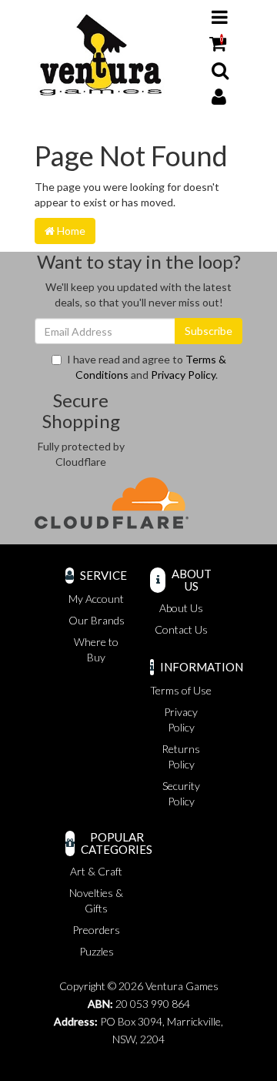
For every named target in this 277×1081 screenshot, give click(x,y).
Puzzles (96, 951)
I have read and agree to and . (146, 367)
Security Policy (181, 793)
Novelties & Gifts (96, 900)
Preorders (96, 929)
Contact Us (181, 629)
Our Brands (96, 620)
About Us (181, 607)
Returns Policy (181, 756)
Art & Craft (96, 871)
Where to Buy (96, 649)
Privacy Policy (183, 374)
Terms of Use (181, 690)
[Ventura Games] (100, 55)
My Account (96, 598)
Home (70, 230)
